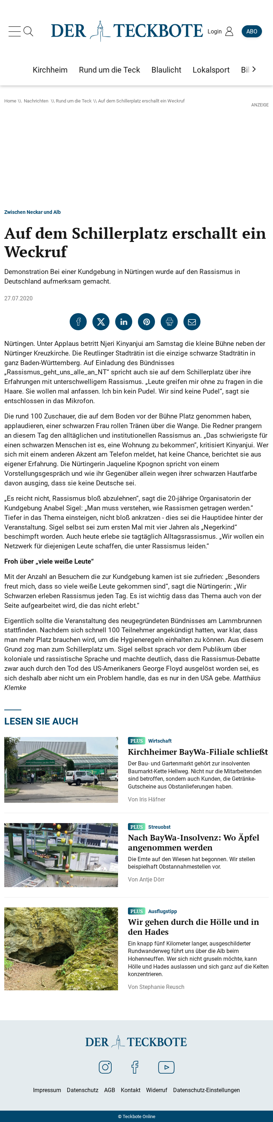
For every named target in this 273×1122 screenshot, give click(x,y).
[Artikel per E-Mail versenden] (191, 321)
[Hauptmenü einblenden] (16, 31)
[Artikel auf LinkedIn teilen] (123, 321)
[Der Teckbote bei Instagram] (105, 1066)
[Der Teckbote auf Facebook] (135, 1066)
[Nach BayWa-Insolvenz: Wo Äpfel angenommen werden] (61, 854)
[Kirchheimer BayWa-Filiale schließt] (61, 769)
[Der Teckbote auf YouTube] (166, 1066)
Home (10, 101)
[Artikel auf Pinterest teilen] (146, 321)
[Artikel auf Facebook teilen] (78, 321)
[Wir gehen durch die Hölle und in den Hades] (61, 948)
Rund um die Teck (74, 101)
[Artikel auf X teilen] (100, 321)
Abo (251, 31)
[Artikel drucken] (169, 321)
